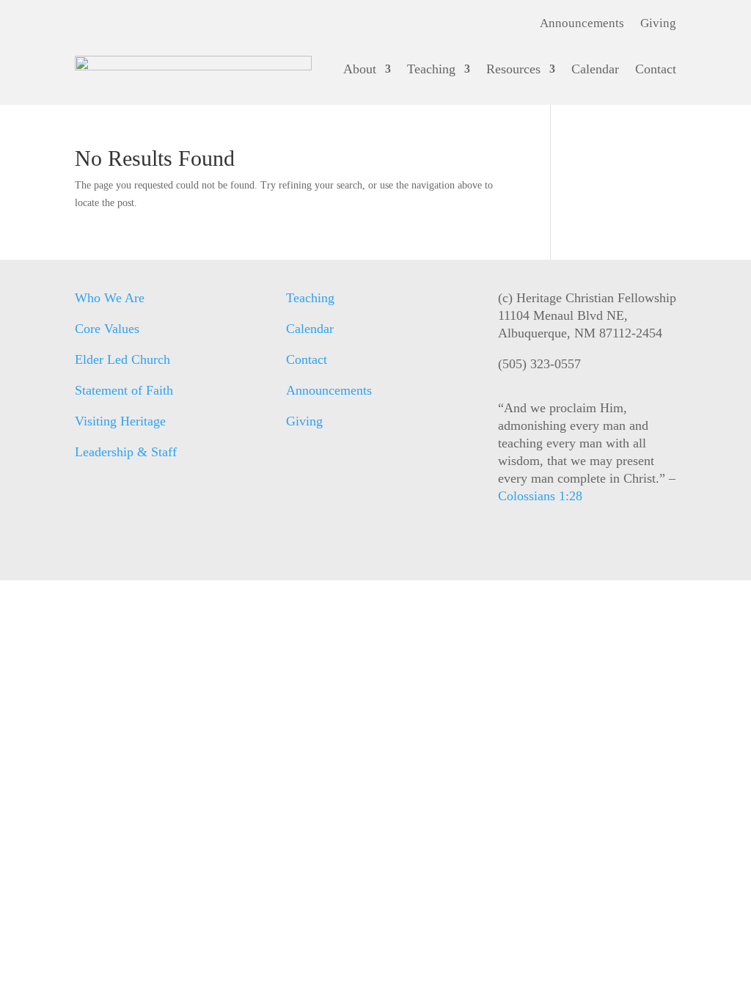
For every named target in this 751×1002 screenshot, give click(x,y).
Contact (655, 69)
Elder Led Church (122, 359)
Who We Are (109, 297)
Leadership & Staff (126, 452)
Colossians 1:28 (540, 496)
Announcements (582, 24)
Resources (513, 69)
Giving (658, 24)
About (359, 69)
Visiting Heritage (120, 421)
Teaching (431, 69)
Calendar (595, 69)
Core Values (107, 328)
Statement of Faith (124, 390)
